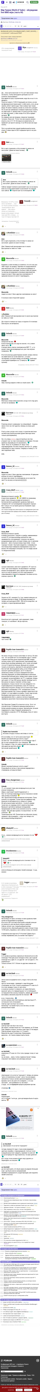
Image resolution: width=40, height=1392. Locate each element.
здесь (15, 18)
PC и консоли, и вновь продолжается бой (14, 1240)
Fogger (27, 882)
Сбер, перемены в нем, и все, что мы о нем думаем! (17, 1209)
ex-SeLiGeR (10, 973)
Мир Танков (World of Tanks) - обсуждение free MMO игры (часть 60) (19, 11)
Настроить (28, 1390)
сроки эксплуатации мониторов (11, 1315)
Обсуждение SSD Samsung (11, 1234)
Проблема (6, 1238)
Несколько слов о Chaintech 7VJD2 (12, 1321)
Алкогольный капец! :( (9, 1198)
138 (18, 26)
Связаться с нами (6, 1375)
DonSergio (11, 22)
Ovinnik (9, 87)
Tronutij (27, 201)
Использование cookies (8, 1379)
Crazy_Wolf (10, 490)
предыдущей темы (6, 50)
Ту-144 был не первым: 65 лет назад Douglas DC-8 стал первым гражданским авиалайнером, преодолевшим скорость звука (20, 1268)
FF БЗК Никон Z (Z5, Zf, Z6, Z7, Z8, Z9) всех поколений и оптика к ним (21, 1231)
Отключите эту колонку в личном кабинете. (12, 1325)
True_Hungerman (13, 780)
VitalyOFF (10, 828)
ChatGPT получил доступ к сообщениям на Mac (16, 1295)
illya (24, 48)
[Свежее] (10, 2)
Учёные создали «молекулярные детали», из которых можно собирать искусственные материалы (20, 1281)
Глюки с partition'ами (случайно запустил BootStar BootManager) (20, 1304)
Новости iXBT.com (6, 1262)
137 (15, 26)
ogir (7, 561)
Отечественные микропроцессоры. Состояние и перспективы (20, 1200)
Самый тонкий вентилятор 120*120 (13, 1227)
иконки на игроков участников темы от (17, 42)
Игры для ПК (4, 7)
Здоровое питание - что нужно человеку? (15, 1207)
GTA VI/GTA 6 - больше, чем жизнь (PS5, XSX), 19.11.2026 (18, 1221)
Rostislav (11, 233)
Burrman (9, 413)
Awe (7, 142)
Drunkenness (11, 851)
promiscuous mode (8, 1307)
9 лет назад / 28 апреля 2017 (27, 51)
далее (25, 26)
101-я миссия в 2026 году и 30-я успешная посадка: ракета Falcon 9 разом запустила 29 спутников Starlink (21, 1265)
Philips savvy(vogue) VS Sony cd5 (11, 1309)
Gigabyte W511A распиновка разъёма (14, 1255)
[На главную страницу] (2, 2)
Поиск (29, 1375)
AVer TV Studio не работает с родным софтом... (15, 1317)
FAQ (33, 1375)
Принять (19, 1390)
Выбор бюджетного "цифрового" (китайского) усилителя (19, 1229)
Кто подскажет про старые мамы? (12, 1313)
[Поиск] (27, 2)
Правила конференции (19, 1375)
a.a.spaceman (11, 1045)
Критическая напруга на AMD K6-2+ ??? (13, 1319)
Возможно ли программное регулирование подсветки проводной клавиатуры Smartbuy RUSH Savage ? (19, 1258)
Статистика (4, 1377)
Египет (5, 1236)
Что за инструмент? (9, 1245)
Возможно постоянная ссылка (11, 40)
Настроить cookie (21, 1379)
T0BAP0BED (10, 613)
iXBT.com (4, 1385)
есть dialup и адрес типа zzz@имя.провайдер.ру (16, 1311)
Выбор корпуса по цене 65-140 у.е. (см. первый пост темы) (19, 1242)
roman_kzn (18, 22)
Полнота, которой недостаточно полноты (16, 1251)
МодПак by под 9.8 (9, 38)
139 (21, 26)
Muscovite (10, 258)
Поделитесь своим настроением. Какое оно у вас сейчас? (19, 1205)
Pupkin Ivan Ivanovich (15, 650)
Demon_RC (10, 466)
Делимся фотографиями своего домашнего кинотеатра (18, 1203)
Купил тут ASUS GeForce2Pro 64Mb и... (13, 1302)
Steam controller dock (11, 1253)
